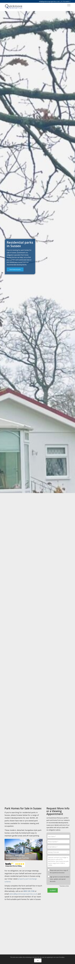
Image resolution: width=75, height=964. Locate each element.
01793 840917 (65, 1)
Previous (8, 849)
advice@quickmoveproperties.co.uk (23, 894)
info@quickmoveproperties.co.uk (49, 1)
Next (38, 849)
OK (38, 960)
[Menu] (67, 5)
